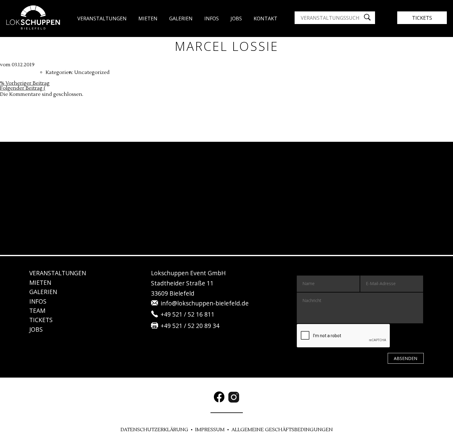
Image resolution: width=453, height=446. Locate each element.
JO (236, 18)
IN (38, 301)
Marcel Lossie (227, 46)
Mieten (147, 18)
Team (37, 310)
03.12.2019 (23, 65)
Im (210, 430)
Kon (265, 18)
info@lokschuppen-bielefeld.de (205, 303)
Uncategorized (92, 72)
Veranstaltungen (102, 18)
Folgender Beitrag (23, 88)
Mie (40, 282)
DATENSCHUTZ (154, 430)
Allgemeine (282, 430)
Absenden (405, 358)
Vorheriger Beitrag (25, 83)
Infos (211, 18)
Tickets (422, 17)
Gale (181, 18)
